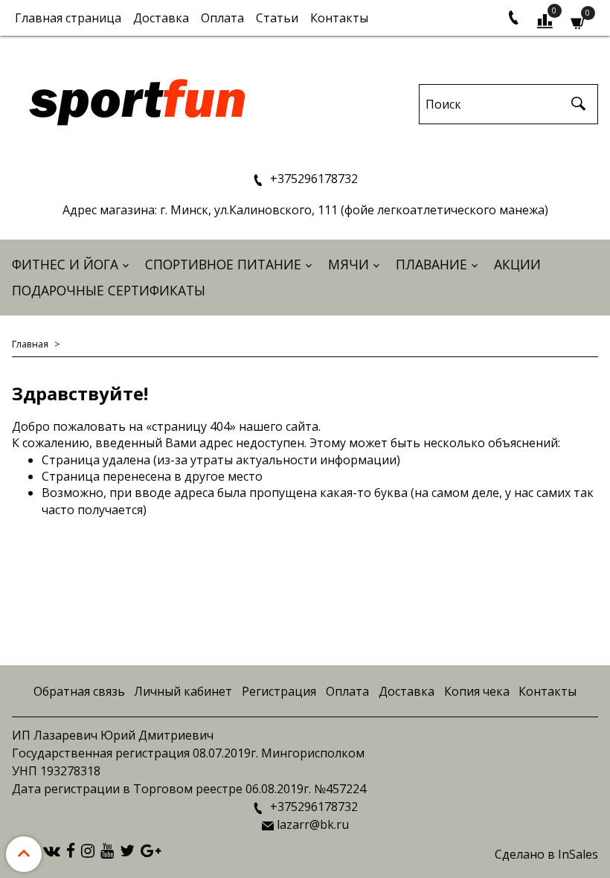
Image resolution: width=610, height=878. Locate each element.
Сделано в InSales (546, 854)
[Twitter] (127, 850)
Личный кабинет (183, 691)
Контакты (339, 18)
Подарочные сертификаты (108, 290)
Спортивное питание (223, 264)
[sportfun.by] (138, 100)
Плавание (431, 264)
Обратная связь (79, 691)
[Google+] (151, 850)
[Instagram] (87, 850)
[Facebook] (70, 850)
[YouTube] (107, 850)
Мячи (348, 264)
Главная (30, 343)
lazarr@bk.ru (313, 824)
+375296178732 (312, 178)
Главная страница (68, 18)
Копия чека (477, 691)
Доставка (161, 18)
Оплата (222, 18)
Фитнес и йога (65, 264)
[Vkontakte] (51, 850)
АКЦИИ (517, 264)
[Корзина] (578, 21)
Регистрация (279, 691)
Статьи (277, 18)
